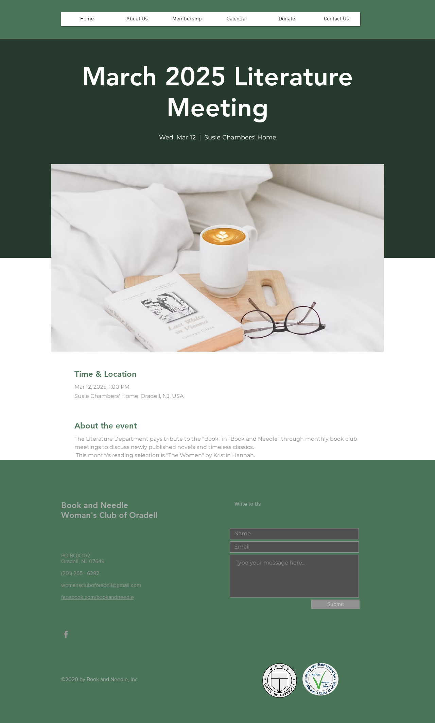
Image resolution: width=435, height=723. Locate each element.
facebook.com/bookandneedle (97, 597)
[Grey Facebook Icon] (66, 634)
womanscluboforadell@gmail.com (101, 585)
